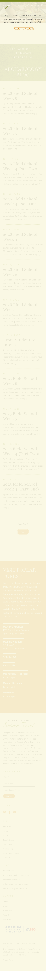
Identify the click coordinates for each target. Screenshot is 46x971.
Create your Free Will (23, 29)
